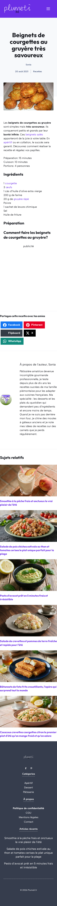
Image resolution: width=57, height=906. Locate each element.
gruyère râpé (21, 199)
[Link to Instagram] (31, 768)
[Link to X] (26, 768)
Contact (28, 821)
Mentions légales (28, 817)
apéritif (8, 142)
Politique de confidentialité (28, 808)
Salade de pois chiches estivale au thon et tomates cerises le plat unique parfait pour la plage (28, 852)
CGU (28, 812)
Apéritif (28, 783)
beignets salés (34, 134)
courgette (11, 183)
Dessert (28, 787)
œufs (9, 187)
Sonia (28, 64)
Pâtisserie (28, 792)
